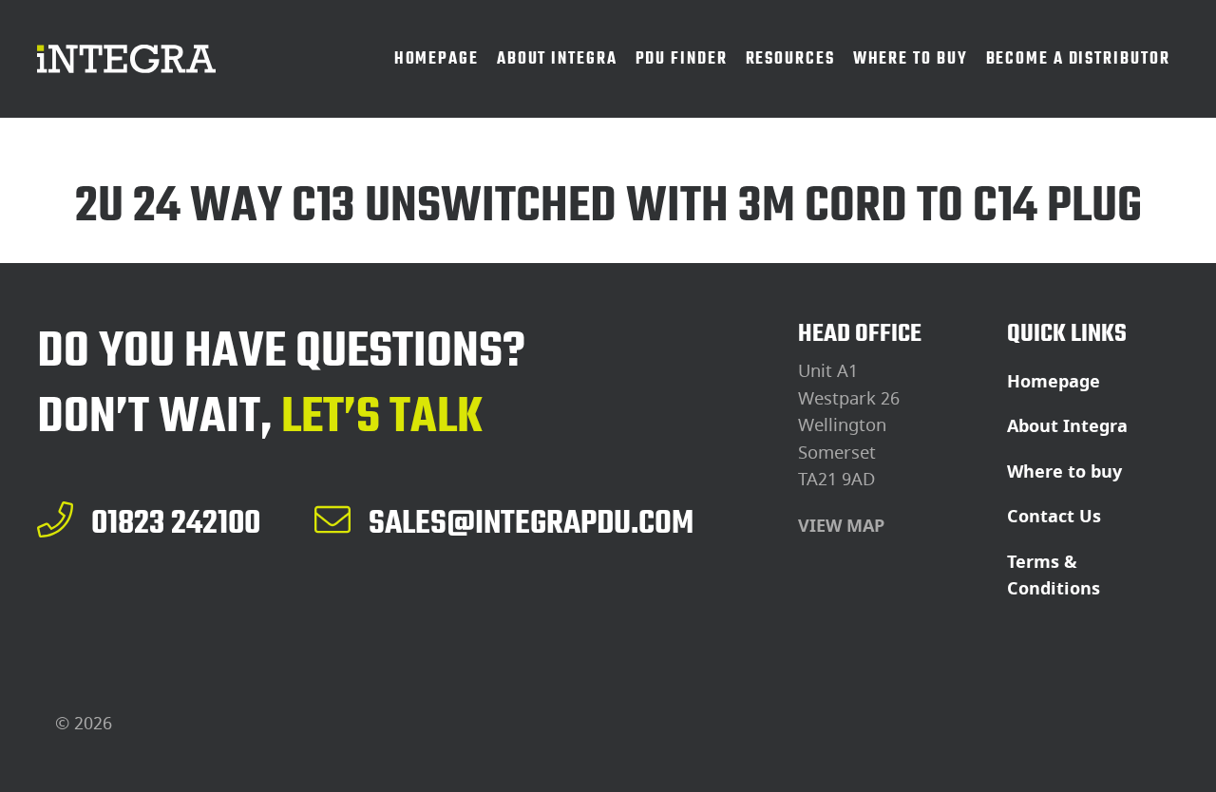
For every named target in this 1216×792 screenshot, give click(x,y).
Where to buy (1064, 472)
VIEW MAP (841, 526)
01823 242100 (175, 522)
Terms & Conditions (1053, 576)
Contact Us (1054, 516)
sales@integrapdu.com (531, 522)
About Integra (1067, 426)
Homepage (1053, 381)
